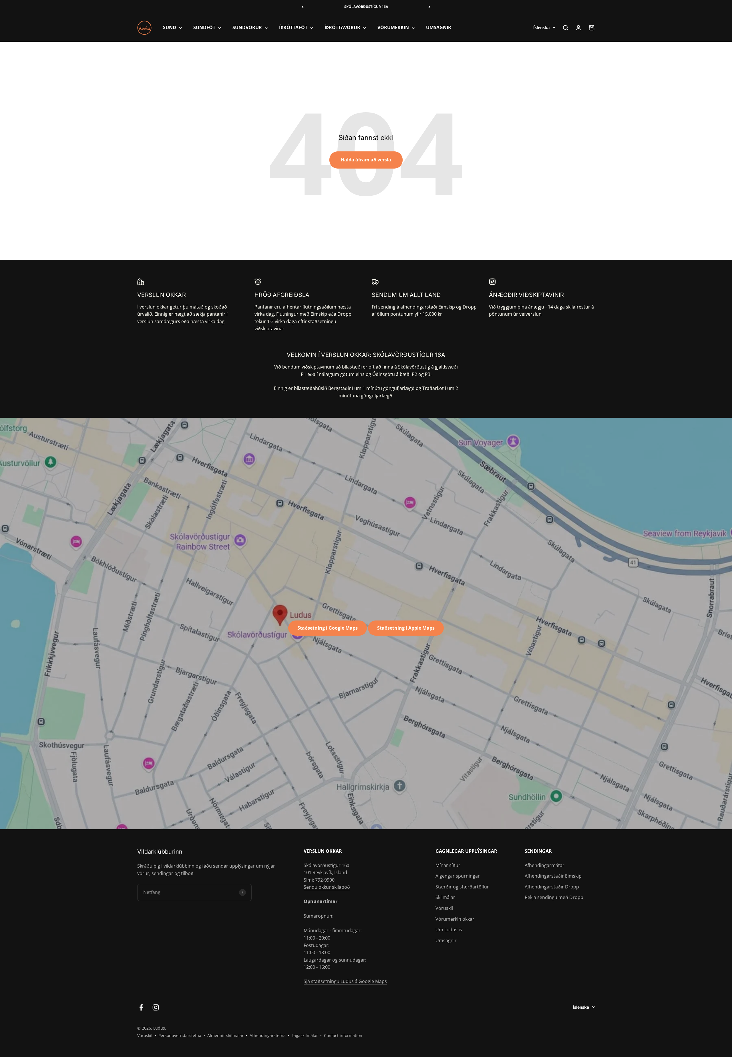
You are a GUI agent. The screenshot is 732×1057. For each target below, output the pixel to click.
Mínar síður (447, 865)
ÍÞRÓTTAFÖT (293, 28)
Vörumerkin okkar (454, 919)
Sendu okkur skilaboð (327, 887)
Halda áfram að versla (366, 160)
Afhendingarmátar (544, 865)
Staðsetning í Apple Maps (406, 628)
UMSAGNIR (438, 28)
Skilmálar (445, 897)
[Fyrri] (303, 7)
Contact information (343, 1035)
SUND (169, 28)
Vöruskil (444, 908)
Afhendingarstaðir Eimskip (553, 876)
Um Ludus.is (448, 929)
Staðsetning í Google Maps (327, 628)
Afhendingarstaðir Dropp (552, 887)
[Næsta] (429, 7)
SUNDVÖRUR (247, 28)
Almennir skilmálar (225, 1035)
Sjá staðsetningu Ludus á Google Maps (345, 981)
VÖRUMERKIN (393, 28)
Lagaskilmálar (305, 1035)
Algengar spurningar (457, 876)
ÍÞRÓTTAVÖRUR (342, 28)
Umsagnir (446, 940)
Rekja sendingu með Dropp (554, 897)
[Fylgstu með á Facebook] (141, 1007)
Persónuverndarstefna (179, 1035)
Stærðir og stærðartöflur (462, 887)
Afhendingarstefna (268, 1035)
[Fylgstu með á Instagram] (156, 1007)
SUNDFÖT (204, 28)
